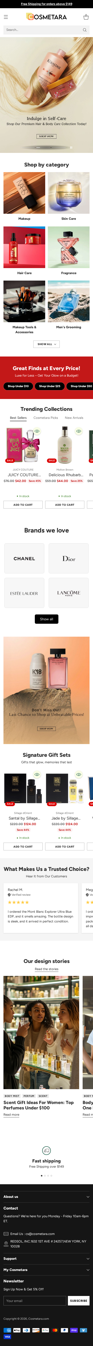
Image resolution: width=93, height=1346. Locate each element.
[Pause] (71, 147)
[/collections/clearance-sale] (46, 690)
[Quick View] (37, 431)
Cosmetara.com (38, 1318)
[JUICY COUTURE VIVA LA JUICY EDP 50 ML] (23, 445)
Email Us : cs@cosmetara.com (32, 1234)
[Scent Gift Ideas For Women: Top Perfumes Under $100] (41, 1032)
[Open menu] (5, 16)
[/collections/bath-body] (46, 95)
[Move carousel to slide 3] (59, 147)
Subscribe (78, 1300)
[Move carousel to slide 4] (51, 1175)
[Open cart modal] (86, 16)
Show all (46, 619)
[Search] (85, 30)
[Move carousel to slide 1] (28, 147)
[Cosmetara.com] (46, 17)
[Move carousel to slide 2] (43, 147)
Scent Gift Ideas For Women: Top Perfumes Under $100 (38, 1105)
